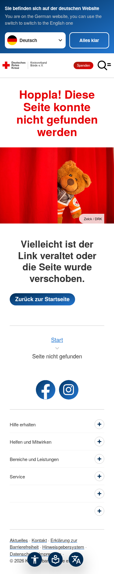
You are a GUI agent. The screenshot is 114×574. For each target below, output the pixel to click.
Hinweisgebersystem (63, 547)
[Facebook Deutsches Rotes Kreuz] (45, 390)
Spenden (83, 65)
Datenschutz (22, 554)
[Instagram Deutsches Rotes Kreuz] (68, 390)
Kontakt (39, 540)
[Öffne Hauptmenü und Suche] (104, 65)
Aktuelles (19, 540)
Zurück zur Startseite (42, 299)
